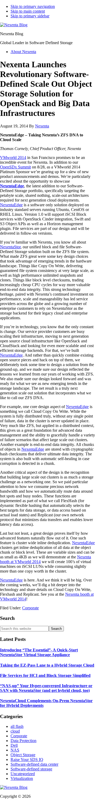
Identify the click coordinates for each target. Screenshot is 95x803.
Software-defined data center (34, 764)
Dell (14, 745)
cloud (15, 731)
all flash (17, 726)
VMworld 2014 (13, 157)
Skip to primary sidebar (30, 16)
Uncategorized (23, 773)
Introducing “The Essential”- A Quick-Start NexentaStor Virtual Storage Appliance (39, 652)
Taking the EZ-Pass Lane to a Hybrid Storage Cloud (47, 665)
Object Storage (23, 755)
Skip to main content (28, 11)
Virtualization (22, 778)
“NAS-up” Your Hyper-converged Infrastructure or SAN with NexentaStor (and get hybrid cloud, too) (46, 688)
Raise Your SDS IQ (27, 759)
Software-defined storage (31, 769)
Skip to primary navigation (33, 6)
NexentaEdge (12, 186)
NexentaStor (10, 247)
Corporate (30, 608)
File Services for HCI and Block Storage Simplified (45, 675)
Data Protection (23, 740)
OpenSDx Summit (15, 167)
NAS (15, 750)
